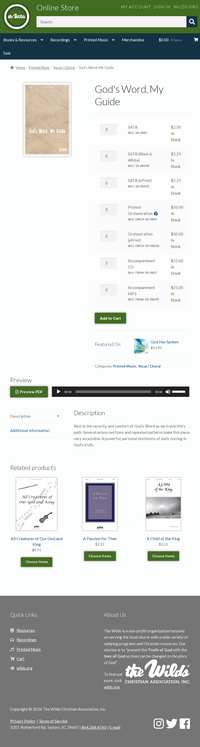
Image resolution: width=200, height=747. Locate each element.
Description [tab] (20, 416)
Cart (20, 658)
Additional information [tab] (29, 430)
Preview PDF (30, 391)
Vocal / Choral (64, 67)
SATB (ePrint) (140, 180)
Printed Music (96, 39)
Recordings (60, 39)
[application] (120, 391)
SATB (133, 127)
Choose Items (36, 562)
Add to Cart (110, 318)
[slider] (179, 391)
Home (20, 67)
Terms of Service (53, 721)
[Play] (58, 391)
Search (191, 21)
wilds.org (185, 6)
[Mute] (168, 391)
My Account (136, 6)
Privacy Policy (22, 721)
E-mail (114, 727)
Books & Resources (20, 39)
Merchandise (133, 39)
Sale (7, 53)
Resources (26, 630)
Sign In (162, 6)
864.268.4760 (94, 727)
